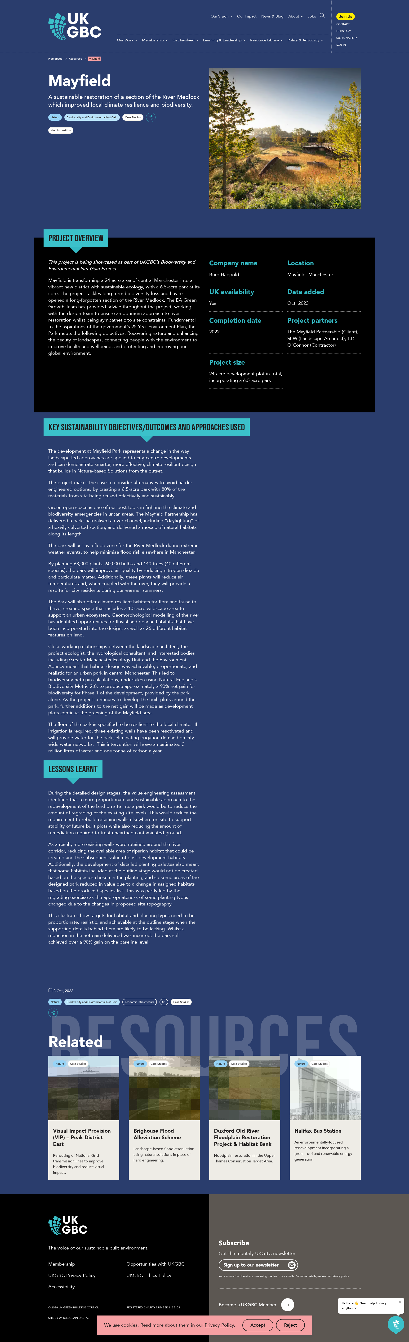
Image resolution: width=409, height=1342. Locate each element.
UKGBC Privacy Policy (72, 1275)
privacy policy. (340, 1276)
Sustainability (347, 38)
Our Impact (247, 16)
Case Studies (133, 117)
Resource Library (264, 40)
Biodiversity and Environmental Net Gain (92, 117)
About (293, 16)
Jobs (312, 16)
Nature (55, 117)
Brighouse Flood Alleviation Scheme (157, 1134)
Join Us (345, 16)
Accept (261, 1326)
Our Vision (220, 16)
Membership (153, 40)
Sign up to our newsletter (251, 1265)
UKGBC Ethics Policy (148, 1275)
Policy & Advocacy (303, 40)
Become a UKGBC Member (247, 1305)
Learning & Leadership (222, 40)
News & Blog (272, 16)
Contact (343, 24)
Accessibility (61, 1287)
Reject (294, 1326)
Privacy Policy (219, 1325)
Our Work (125, 40)
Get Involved (184, 40)
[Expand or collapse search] (322, 15)
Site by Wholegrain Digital (68, 1318)
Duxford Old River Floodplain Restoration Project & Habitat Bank (243, 1137)
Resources (75, 59)
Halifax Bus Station (319, 1131)
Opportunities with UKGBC (155, 1264)
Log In (341, 45)
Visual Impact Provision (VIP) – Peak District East (82, 1137)
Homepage (55, 59)
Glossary (343, 31)
